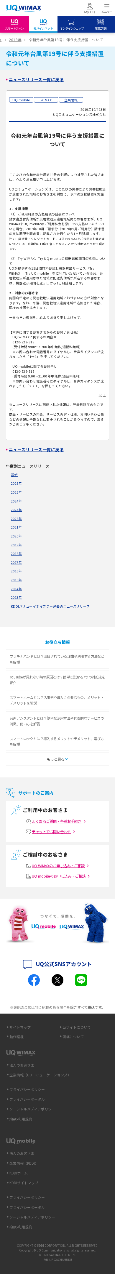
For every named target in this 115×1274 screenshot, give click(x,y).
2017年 (16, 562)
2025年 (16, 492)
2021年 (16, 527)
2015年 (16, 579)
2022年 (16, 518)
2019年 (15, 39)
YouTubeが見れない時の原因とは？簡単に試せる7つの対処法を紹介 (57, 679)
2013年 (16, 597)
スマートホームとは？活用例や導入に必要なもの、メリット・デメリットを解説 (57, 700)
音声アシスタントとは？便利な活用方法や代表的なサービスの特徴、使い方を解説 (57, 721)
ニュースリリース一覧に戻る (36, 79)
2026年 (16, 483)
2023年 (16, 509)
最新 (14, 474)
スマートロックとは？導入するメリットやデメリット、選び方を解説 (57, 741)
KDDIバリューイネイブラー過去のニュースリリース (50, 606)
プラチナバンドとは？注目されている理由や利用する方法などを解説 (57, 659)
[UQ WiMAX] (23, 8)
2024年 (16, 501)
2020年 (16, 536)
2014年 (16, 588)
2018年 (16, 553)
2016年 (16, 571)
